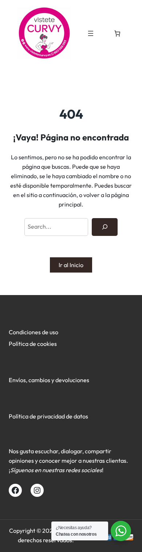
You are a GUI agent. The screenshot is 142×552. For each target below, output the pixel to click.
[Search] (105, 227)
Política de (23, 343)
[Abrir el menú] (90, 33)
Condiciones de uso (33, 332)
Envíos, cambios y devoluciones (49, 380)
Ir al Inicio (71, 265)
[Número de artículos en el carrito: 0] (117, 33)
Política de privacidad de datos (48, 416)
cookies (47, 343)
